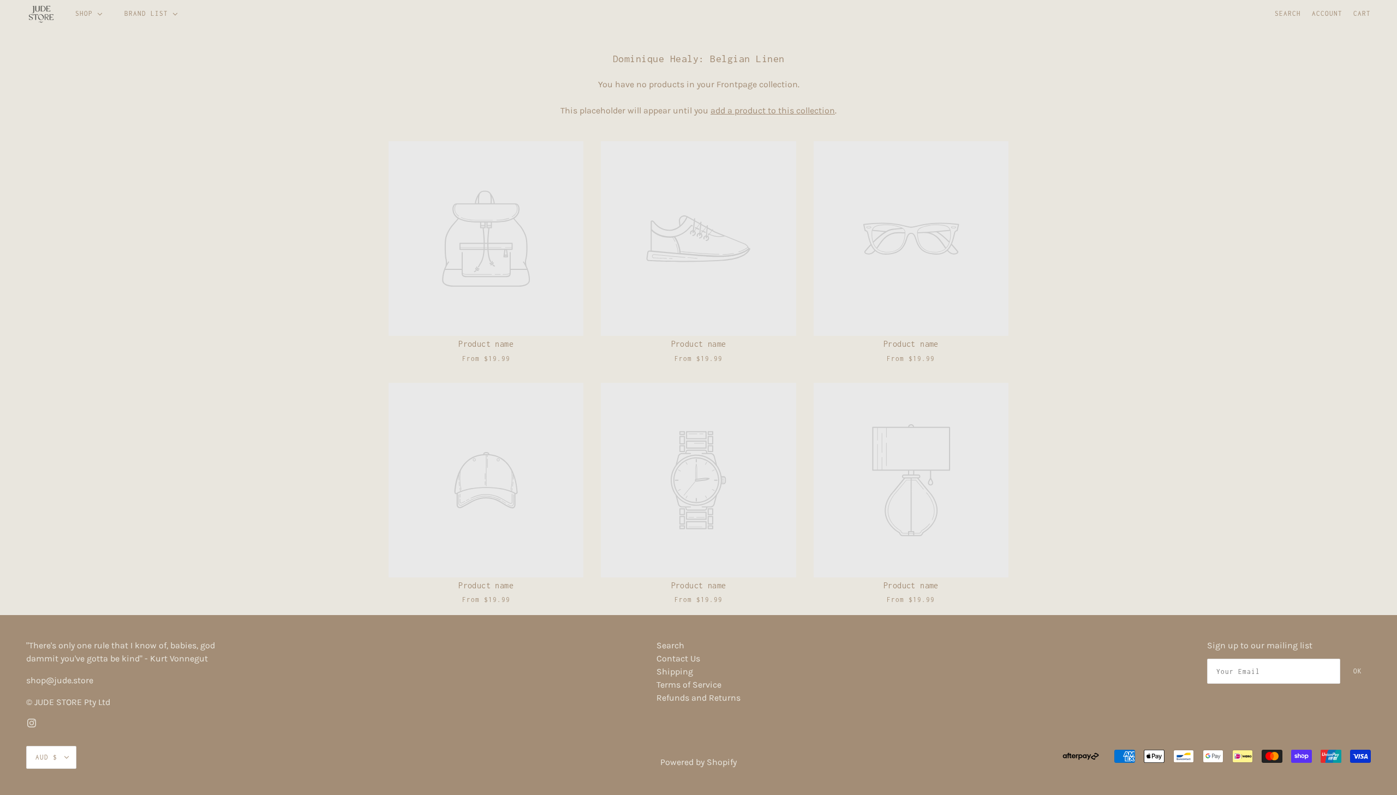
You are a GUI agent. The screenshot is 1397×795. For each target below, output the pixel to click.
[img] (31, 722)
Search (1288, 13)
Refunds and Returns (698, 697)
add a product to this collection (773, 110)
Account (1327, 13)
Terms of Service (688, 684)
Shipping (674, 671)
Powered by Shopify (698, 762)
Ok (1357, 670)
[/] (41, 13)
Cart (1362, 13)
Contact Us (678, 658)
